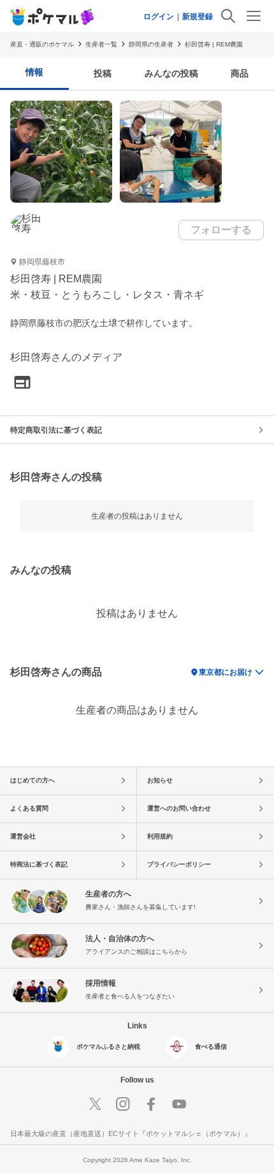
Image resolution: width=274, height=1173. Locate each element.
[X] (95, 1104)
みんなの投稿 (171, 73)
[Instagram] (123, 1104)
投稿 (103, 73)
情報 (34, 72)
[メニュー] (253, 16)
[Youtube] (179, 1104)
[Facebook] (151, 1104)
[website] (22, 383)
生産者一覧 (101, 44)
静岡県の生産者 (151, 44)
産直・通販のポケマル (42, 44)
